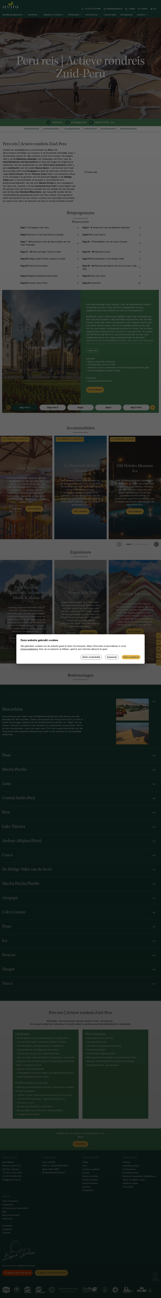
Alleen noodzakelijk (91, 657)
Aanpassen (112, 657)
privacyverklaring (29, 649)
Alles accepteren (131, 657)
